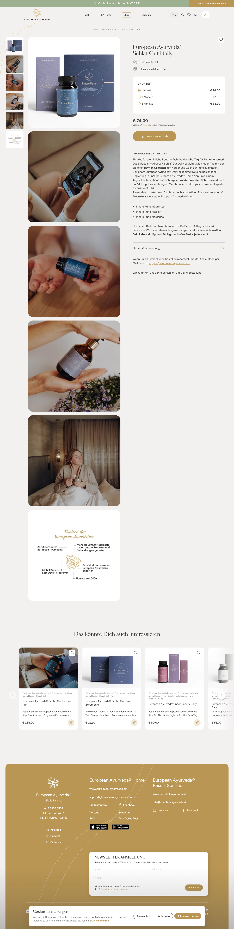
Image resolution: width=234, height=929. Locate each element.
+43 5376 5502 (53, 808)
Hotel (86, 15)
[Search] (182, 15)
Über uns (146, 15)
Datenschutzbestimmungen (112, 889)
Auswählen (143, 916)
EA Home (106, 15)
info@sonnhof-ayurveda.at (169, 802)
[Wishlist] (189, 14)
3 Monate (147, 97)
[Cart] (195, 15)
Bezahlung (124, 812)
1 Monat (146, 90)
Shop (126, 15)
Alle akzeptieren (188, 916)
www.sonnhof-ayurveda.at (169, 794)
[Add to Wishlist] (221, 39)
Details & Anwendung (146, 248)
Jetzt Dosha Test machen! (211, 3)
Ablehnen (164, 916)
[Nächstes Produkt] (221, 695)
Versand (146, 125)
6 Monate (147, 103)
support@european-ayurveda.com (169, 263)
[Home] (37, 15)
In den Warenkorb (157, 136)
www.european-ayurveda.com (108, 788)
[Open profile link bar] (206, 14)
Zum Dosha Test (128, 818)
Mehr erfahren (101, 920)
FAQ (92, 818)
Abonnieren (194, 887)
